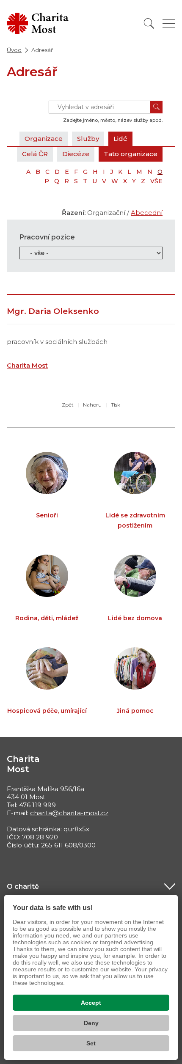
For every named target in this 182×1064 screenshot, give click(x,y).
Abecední (147, 213)
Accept (91, 1002)
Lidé (120, 139)
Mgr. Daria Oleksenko (53, 311)
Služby (88, 139)
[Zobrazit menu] (169, 23)
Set (91, 1043)
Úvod (14, 50)
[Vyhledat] (149, 23)
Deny (91, 1023)
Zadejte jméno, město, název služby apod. (113, 120)
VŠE (156, 181)
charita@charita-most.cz (69, 813)
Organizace (44, 139)
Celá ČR (35, 154)
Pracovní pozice (47, 237)
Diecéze (75, 154)
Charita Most (27, 365)
